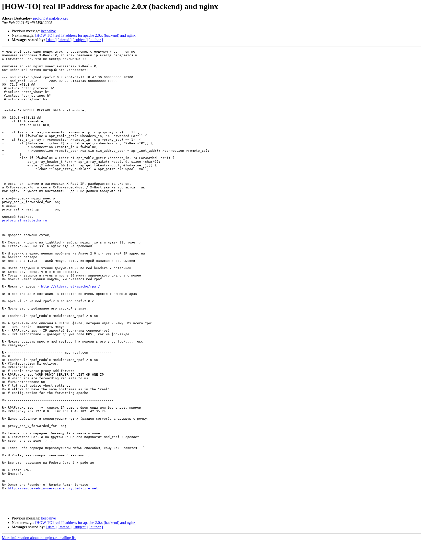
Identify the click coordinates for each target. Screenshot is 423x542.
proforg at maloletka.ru (50, 18)
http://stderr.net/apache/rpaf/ (70, 286)
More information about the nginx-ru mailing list (39, 538)
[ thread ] (64, 40)
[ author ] (96, 40)
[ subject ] (80, 40)
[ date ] (51, 40)
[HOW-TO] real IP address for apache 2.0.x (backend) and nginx (85, 35)
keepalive (48, 31)
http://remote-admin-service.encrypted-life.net (53, 488)
